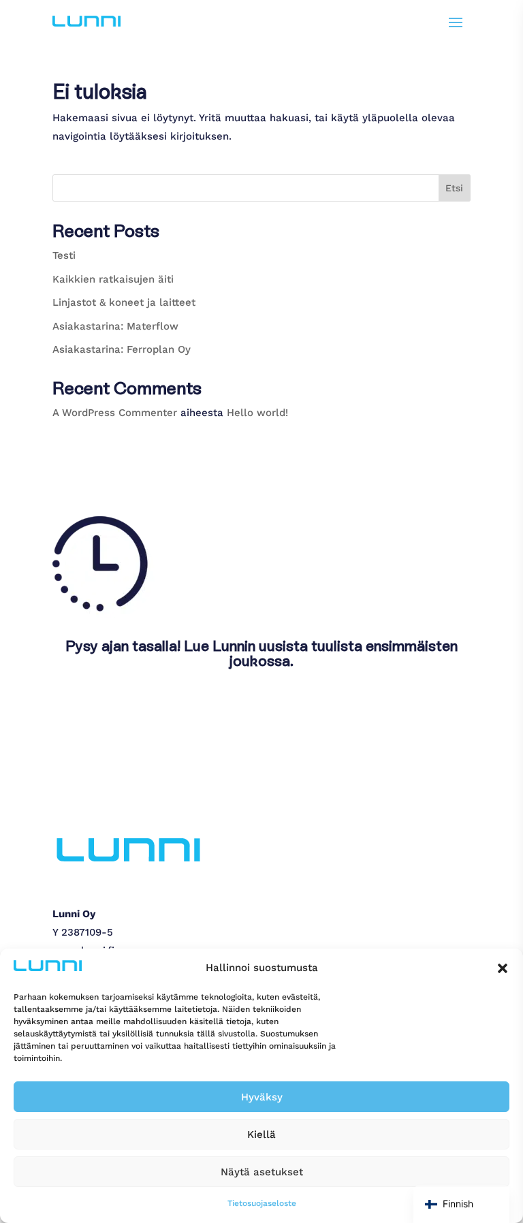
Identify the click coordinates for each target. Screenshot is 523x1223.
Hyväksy (262, 1097)
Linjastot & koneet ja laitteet (123, 302)
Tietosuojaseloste (261, 1203)
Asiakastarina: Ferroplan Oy (121, 349)
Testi (64, 255)
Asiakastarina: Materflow (115, 326)
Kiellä (261, 1134)
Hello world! (257, 413)
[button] (502, 968)
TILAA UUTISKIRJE (120, 710)
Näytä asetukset (262, 1172)
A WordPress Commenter (114, 413)
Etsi (454, 187)
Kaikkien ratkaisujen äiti (113, 279)
